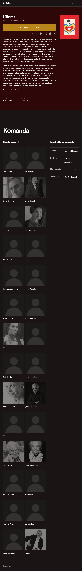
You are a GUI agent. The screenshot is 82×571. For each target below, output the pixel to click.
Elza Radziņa (8, 348)
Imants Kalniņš (70, 169)
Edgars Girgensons (32, 260)
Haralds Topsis (31, 436)
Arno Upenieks (9, 494)
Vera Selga (29, 524)
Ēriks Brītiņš (7, 377)
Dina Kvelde (30, 230)
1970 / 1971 (7, 101)
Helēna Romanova (32, 494)
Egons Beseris (30, 318)
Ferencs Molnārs (71, 151)
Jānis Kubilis (8, 465)
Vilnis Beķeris (30, 201)
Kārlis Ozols (8, 436)
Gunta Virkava (30, 553)
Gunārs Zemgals (71, 177)
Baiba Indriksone (31, 465)
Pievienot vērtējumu (30, 27)
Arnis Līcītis (29, 172)
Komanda (7, 566)
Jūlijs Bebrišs (8, 230)
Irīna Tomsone (9, 553)
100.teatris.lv (9, 89)
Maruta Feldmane (10, 260)
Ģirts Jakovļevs (31, 406)
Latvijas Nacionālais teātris (14, 20)
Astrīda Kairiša (9, 406)
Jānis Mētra (8, 172)
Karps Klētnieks (31, 377)
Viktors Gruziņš (9, 524)
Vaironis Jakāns (9, 318)
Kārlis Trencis (30, 289)
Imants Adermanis (10, 289)
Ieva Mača (29, 348)
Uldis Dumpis (8, 201)
